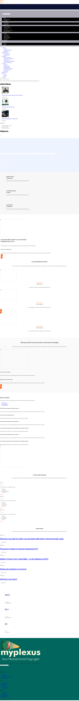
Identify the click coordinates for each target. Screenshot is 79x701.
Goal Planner (5, 39)
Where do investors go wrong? (13, 569)
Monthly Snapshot (7, 53)
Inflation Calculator (6, 38)
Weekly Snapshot (6, 24)
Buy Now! (1, 494)
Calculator (4, 32)
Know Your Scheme (5, 686)
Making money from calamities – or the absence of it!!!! (24, 559)
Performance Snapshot (5, 696)
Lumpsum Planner (6, 66)
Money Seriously (4, 72)
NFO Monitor (4, 685)
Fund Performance (4, 683)
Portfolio (5, 18)
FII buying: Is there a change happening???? (19, 549)
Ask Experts (4, 45)
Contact (5, 44)
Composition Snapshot (7, 19)
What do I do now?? (8, 579)
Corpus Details (6, 20)
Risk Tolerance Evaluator (7, 37)
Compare (3, 674)
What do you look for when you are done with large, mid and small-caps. (32, 538)
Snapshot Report (5, 21)
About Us (5, 43)
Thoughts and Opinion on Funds (8, 30)
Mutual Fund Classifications (7, 27)
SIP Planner (5, 33)
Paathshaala (4, 25)
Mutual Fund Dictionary (7, 31)
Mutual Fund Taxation (7, 26)
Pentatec (3, 697)
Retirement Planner (6, 36)
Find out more (18, 4)
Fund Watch (3, 684)
